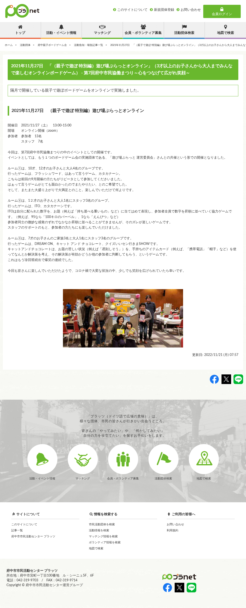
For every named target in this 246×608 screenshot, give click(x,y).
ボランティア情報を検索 (105, 542)
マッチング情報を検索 (103, 536)
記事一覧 (17, 530)
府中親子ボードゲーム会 (52, 45)
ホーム (9, 45)
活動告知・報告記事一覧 (88, 45)
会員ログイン (222, 14)
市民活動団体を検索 (102, 524)
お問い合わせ (175, 524)
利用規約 (172, 530)
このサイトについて (24, 524)
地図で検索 (96, 548)
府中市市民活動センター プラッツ (33, 536)
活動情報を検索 (99, 530)
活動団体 (25, 45)
